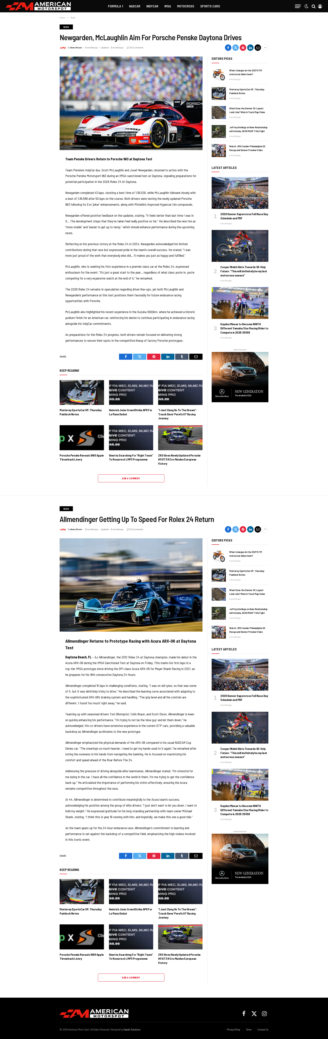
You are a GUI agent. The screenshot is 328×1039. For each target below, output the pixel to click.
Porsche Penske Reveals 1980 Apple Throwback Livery (82, 457)
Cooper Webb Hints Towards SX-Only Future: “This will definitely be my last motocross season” (243, 271)
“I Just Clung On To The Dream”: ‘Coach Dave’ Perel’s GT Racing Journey (177, 414)
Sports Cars (210, 6)
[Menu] (298, 6)
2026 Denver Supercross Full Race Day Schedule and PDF (244, 216)
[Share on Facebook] (228, 47)
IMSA (167, 6)
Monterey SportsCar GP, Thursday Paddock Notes (81, 412)
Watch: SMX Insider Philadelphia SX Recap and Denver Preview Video (247, 148)
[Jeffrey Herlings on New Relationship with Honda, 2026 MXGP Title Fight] (219, 131)
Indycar (152, 6)
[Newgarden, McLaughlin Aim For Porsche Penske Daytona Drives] (131, 103)
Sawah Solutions (131, 1029)
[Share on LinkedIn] (250, 47)
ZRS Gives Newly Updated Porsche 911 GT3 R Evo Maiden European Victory (179, 459)
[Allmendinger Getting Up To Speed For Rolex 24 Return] (131, 585)
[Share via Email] (258, 47)
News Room (76, 47)
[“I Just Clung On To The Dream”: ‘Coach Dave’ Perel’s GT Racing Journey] (180, 392)
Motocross (185, 6)
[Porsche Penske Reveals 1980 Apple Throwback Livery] (82, 437)
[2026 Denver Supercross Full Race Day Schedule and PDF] (240, 193)
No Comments (136, 47)
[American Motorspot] (38, 6)
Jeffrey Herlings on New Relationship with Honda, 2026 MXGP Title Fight (248, 129)
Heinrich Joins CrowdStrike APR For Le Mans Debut (130, 412)
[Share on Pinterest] (243, 47)
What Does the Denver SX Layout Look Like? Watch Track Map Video (247, 110)
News (66, 27)
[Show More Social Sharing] (265, 47)
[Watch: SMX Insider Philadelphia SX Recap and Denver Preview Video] (219, 150)
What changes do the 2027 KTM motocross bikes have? (245, 72)
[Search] (313, 6)
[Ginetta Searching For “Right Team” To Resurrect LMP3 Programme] (131, 437)
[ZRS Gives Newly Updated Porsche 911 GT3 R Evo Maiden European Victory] (180, 437)
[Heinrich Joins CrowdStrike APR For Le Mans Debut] (131, 392)
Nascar (134, 6)
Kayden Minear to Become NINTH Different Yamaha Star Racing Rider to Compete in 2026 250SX (244, 328)
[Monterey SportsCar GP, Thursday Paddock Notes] (82, 392)
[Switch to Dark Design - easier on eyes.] (306, 6)
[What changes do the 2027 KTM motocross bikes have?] (219, 74)
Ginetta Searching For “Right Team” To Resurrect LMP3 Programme (131, 457)
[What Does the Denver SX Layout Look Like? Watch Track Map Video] (219, 112)
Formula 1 (115, 6)
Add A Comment (131, 478)
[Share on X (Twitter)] (235, 47)
